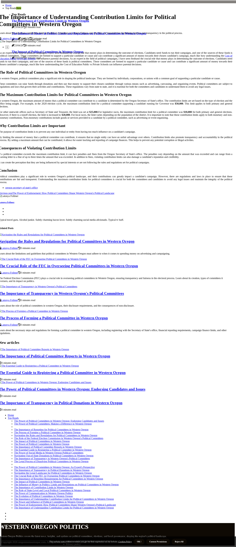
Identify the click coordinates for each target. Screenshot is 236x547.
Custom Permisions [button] (158, 541)
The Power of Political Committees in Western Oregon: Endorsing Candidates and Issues (59, 421)
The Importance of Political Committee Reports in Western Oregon (48, 447)
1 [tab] (7, 47)
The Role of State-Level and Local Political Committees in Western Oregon (52, 490)
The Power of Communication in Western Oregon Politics (43, 493)
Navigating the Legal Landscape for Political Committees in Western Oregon (53, 473)
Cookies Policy (125, 541)
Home (8, 5)
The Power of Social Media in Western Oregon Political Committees (48, 452)
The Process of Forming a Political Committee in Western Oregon (47, 432)
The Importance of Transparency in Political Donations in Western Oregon (51, 470)
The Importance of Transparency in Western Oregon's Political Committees (52, 458)
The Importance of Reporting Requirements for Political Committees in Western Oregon (58, 478)
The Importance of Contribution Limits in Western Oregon (43, 487)
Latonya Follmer (9, 38)
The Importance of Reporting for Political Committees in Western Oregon (51, 429)
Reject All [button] (179, 541)
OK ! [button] (139, 541)
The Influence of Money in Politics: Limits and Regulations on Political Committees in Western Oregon (66, 484)
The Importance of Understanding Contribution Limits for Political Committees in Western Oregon (64, 499)
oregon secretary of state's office (21, 187)
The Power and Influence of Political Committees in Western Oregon (49, 502)
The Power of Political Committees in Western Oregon (41, 444)
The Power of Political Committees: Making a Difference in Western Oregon (53, 423)
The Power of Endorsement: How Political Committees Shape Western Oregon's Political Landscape (65, 504)
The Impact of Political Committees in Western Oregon (42, 441)
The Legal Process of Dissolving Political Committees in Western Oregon (51, 461)
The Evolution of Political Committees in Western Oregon (43, 496)
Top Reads (13, 418)
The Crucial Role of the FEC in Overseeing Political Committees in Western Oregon (57, 476)
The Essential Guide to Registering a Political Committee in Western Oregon (53, 449)
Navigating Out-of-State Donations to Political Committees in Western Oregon (53, 455)
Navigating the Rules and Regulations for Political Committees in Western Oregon (55, 435)
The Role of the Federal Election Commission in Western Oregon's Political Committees (58, 438)
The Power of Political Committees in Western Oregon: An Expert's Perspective (54, 467)
